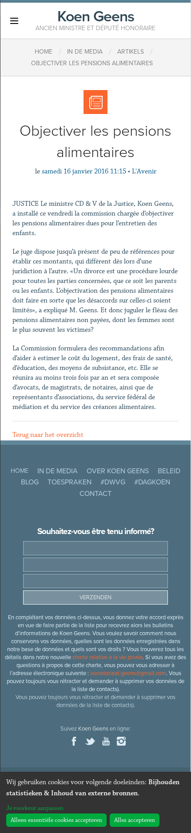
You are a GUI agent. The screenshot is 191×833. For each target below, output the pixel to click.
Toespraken (70, 482)
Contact (95, 493)
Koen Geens (95, 19)
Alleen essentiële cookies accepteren (56, 820)
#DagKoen (152, 482)
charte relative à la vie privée (107, 657)
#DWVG (112, 482)
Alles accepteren (134, 820)
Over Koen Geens (118, 471)
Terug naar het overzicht (48, 435)
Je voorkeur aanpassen (35, 808)
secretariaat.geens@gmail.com (128, 673)
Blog (30, 482)
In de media (57, 471)
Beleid (169, 471)
